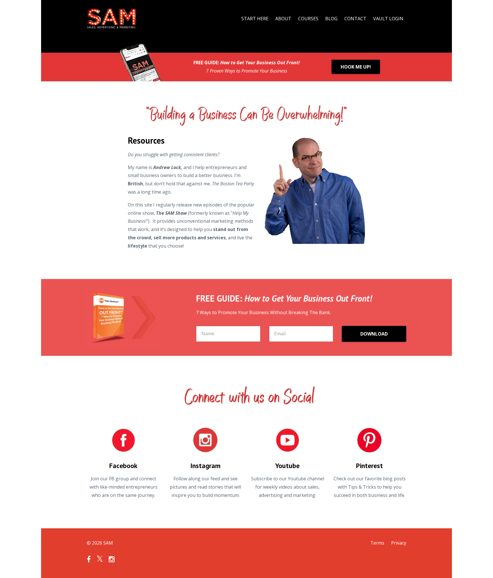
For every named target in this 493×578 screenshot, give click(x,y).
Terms (377, 543)
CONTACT (355, 18)
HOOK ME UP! (356, 67)
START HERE (254, 18)
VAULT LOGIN (388, 18)
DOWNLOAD (374, 334)
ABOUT (283, 18)
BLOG (331, 18)
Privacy (398, 543)
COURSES (308, 18)
